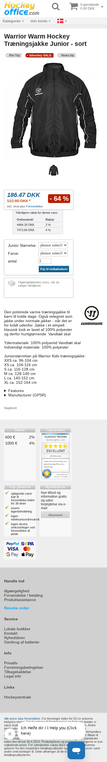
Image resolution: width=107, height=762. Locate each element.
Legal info (12, 676)
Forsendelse (34, 206)
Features (16, 390)
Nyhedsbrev (14, 637)
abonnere (55, 515)
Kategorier (12, 21)
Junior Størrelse (22, 245)
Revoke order (16, 608)
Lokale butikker (17, 629)
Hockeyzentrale (17, 697)
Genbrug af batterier (22, 642)
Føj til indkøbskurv (53, 269)
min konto (38, 21)
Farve (13, 253)
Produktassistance (20, 599)
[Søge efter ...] (55, 6)
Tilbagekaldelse (17, 672)
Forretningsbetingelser (23, 667)
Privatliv (11, 663)
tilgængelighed (16, 591)
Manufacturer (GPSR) (27, 395)
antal (12, 261)
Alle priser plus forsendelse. (22, 718)
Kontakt (10, 633)
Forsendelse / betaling (23, 595)
